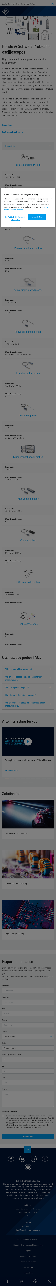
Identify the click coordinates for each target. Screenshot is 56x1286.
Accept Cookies (37, 217)
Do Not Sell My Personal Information (15, 218)
